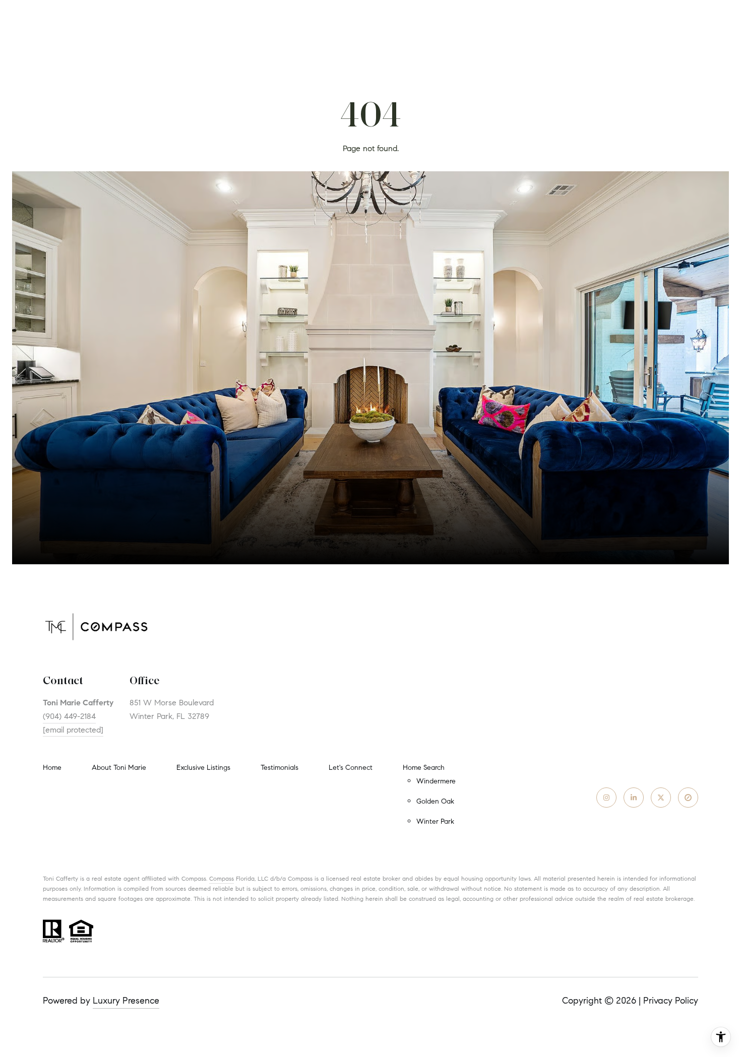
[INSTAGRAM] (606, 797)
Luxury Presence (126, 1000)
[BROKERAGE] (688, 797)
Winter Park (435, 821)
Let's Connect (351, 768)
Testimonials (279, 767)
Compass (221, 878)
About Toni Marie (119, 767)
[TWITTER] (661, 797)
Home (52, 767)
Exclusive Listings (203, 767)
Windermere (436, 781)
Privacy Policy (670, 1000)
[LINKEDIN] (634, 797)
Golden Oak (435, 801)
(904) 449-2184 (69, 716)
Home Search (424, 767)
